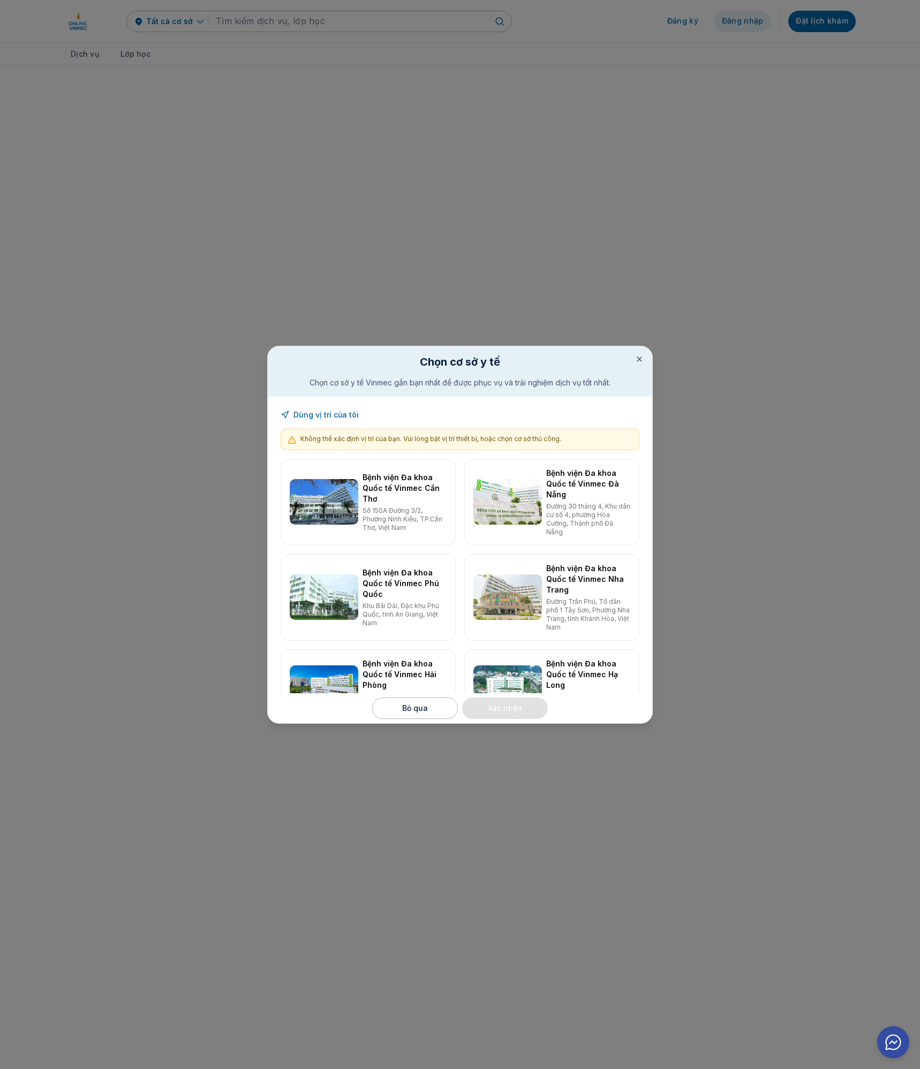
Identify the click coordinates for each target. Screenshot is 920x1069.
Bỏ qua (415, 707)
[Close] (639, 359)
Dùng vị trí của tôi (326, 414)
